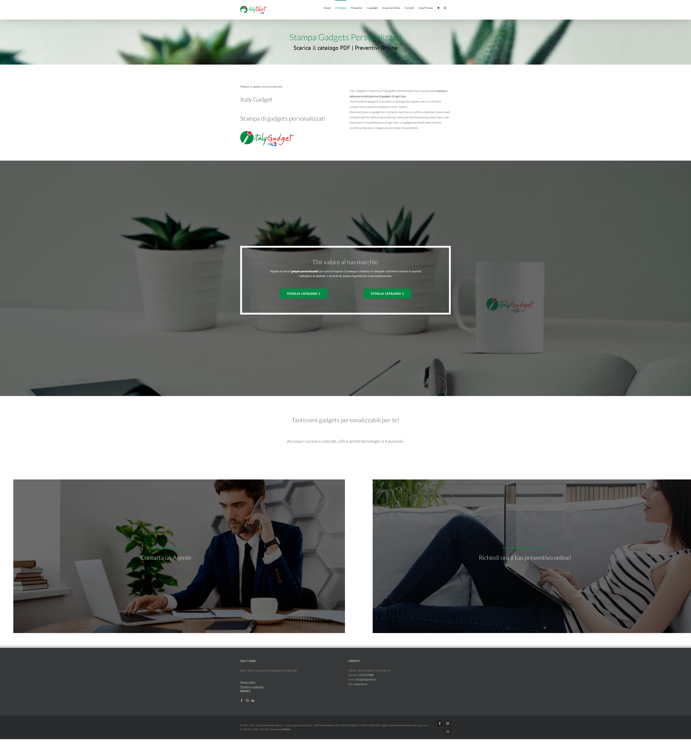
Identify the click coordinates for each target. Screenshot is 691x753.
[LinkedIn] (252, 700)
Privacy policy (248, 682)
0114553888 (366, 675)
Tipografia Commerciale (397, 91)
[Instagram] (247, 700)
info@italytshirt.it (366, 679)
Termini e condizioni (251, 687)
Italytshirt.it (360, 684)
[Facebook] (241, 700)
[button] (445, 7)
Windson (286, 729)
